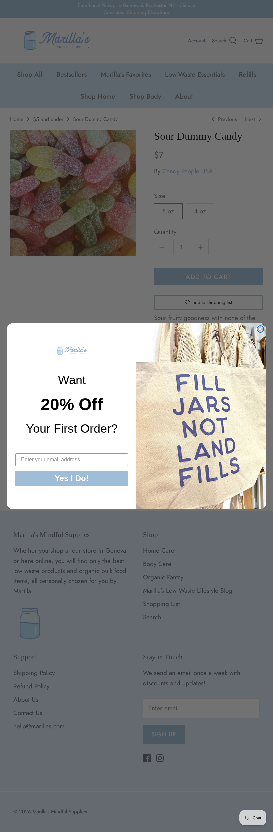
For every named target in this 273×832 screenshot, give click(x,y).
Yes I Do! (72, 478)
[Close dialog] (260, 329)
